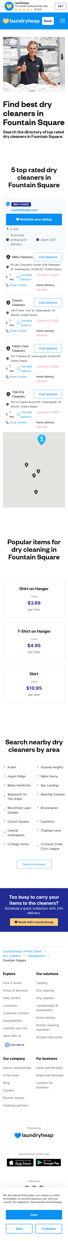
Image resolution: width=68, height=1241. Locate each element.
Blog (6, 1083)
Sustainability (12, 1020)
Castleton (48, 821)
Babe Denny (49, 776)
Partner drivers (13, 1098)
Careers (8, 1090)
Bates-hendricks (19, 785)
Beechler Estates (53, 794)
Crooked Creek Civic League (52, 846)
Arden (12, 767)
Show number (18, 285)
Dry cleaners (12, 956)
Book (48, 21)
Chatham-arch (51, 830)
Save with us (12, 1036)
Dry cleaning (45, 990)
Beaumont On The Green (17, 796)
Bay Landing (49, 785)
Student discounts (49, 1037)
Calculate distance (26, 277)
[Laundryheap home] (21, 21)
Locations (10, 1005)
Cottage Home (18, 844)
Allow (34, 1214)
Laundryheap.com (24, 210)
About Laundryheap (17, 1068)
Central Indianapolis (16, 833)
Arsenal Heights (52, 767)
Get (60, 6)
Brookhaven (49, 808)
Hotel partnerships (49, 1068)
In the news (11, 1075)
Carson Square (18, 821)
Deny (19, 1228)
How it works (12, 983)
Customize (49, 1228)
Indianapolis (36, 956)
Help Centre (11, 998)
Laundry (42, 983)
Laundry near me (15, 1028)
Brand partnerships (49, 1075)
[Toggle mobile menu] (62, 21)
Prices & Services (15, 990)
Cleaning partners (16, 1105)
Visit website (48, 257)
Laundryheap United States (22, 951)
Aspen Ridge (17, 776)
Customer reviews (16, 1013)
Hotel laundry (46, 1017)
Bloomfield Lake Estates (19, 810)
